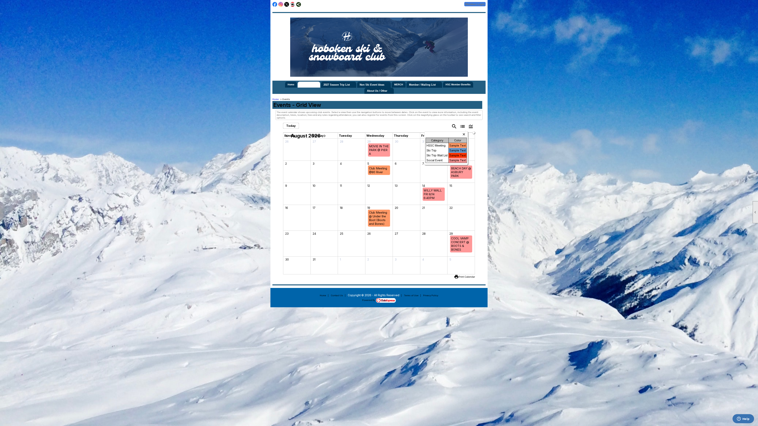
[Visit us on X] (286, 4)
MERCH (398, 84)
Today (291, 126)
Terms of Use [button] (411, 295)
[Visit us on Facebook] (274, 4)
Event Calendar (309, 84)
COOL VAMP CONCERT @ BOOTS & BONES (460, 243)
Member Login (475, 4)
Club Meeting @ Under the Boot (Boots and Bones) (378, 218)
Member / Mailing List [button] (422, 84)
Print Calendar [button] (467, 276)
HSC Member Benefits (458, 84)
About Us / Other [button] (377, 90)
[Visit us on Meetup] (292, 4)
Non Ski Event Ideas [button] (372, 84)
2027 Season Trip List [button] (337, 84)
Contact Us (337, 295)
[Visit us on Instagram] (280, 4)
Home (291, 84)
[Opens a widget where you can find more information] (743, 419)
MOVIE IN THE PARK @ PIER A (379, 150)
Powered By (369, 300)
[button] (471, 126)
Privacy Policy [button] (430, 295)
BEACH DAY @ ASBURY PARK (461, 172)
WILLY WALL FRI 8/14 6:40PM (433, 194)
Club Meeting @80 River (378, 170)
